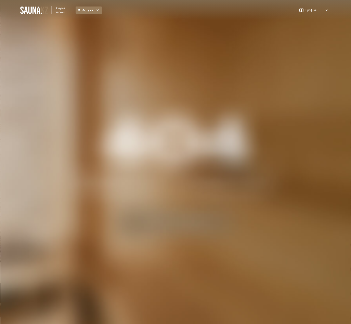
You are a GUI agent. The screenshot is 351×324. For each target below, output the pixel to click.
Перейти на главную (175, 196)
